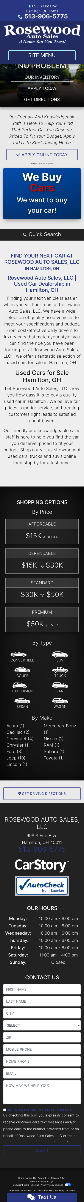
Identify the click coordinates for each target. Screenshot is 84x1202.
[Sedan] (22, 703)
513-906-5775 (46, 16)
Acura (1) (15, 725)
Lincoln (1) (16, 764)
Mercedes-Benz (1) (60, 729)
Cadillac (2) (18, 732)
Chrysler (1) (18, 745)
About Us (31, 1178)
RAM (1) (51, 745)
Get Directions (42, 99)
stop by (31, 462)
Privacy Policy (58, 1178)
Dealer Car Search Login (41, 1181)
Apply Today (42, 88)
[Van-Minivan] (60, 688)
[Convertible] (22, 657)
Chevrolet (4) (20, 738)
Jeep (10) (15, 758)
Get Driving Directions (43, 793)
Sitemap (35, 1185)
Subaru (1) (54, 751)
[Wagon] (60, 703)
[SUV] (60, 657)
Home (21, 1178)
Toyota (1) (54, 758)
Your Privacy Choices (52, 1185)
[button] (42, 234)
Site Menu (42, 55)
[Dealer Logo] (42, 34)
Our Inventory (42, 77)
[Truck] (60, 672)
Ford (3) (14, 751)
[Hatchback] (22, 688)
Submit (42, 1150)
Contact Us (43, 1178)
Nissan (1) (54, 738)
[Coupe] (22, 672)
